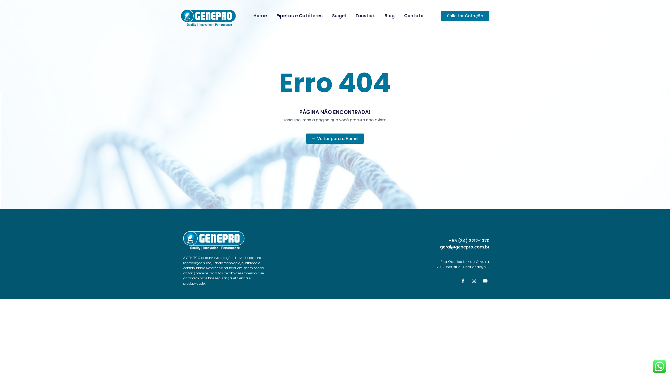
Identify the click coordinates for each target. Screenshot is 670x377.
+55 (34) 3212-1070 (469, 241)
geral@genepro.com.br (464, 247)
